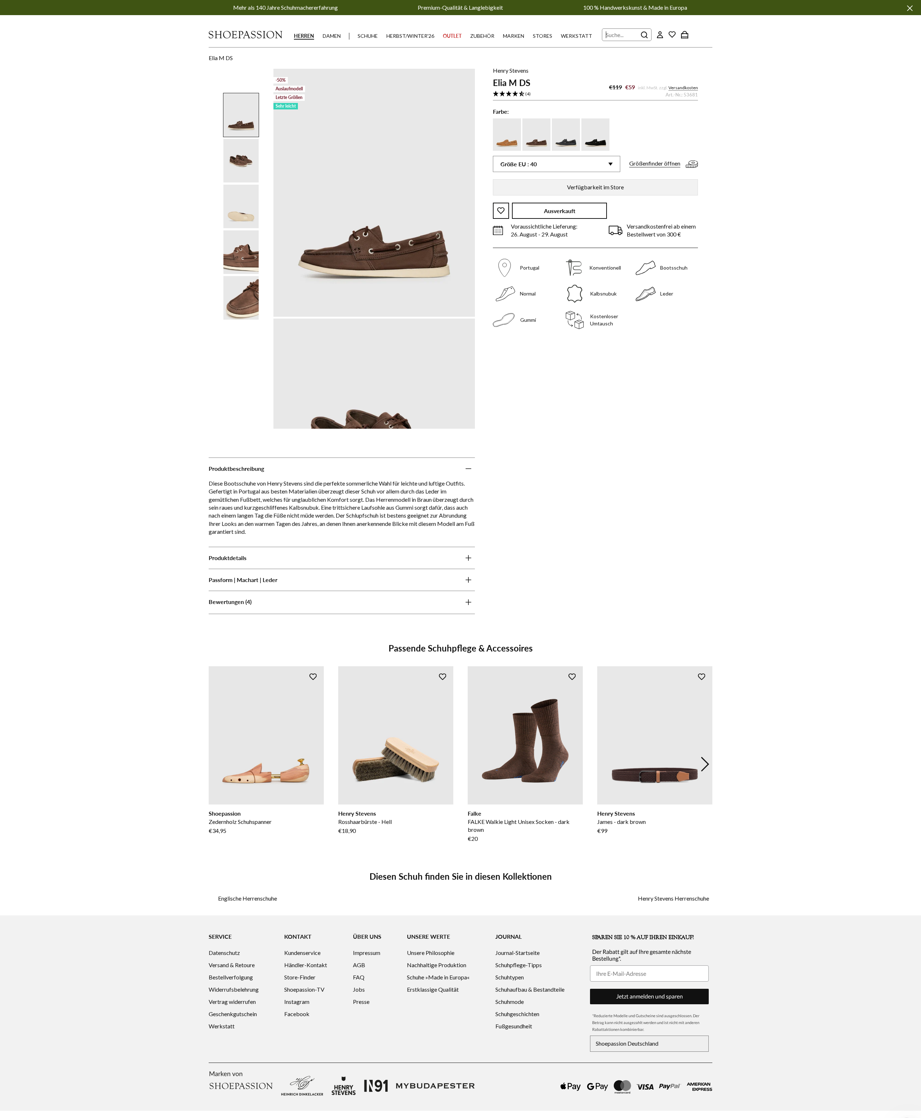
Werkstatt (576, 36)
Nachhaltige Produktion (436, 964)
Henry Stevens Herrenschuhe (673, 898)
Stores (542, 36)
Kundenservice (302, 952)
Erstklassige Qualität (433, 989)
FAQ (358, 977)
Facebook (296, 1013)
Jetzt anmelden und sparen (649, 996)
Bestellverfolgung (231, 977)
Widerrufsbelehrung (234, 989)
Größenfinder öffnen (654, 163)
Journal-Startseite (517, 952)
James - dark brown (621, 821)
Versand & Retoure (232, 964)
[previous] (216, 764)
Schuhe (368, 36)
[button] (595, 94)
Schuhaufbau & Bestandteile (529, 989)
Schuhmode (509, 1001)
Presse (361, 1001)
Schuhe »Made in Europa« (438, 977)
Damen (332, 36)
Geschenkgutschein (233, 1013)
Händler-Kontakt (305, 964)
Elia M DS (221, 57)
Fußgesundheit (513, 1026)
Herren (304, 36)
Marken (513, 36)
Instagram (296, 1001)
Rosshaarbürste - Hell (365, 821)
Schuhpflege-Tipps (518, 964)
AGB (359, 964)
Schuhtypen (509, 977)
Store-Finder (300, 977)
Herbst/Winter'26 (410, 36)
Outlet (452, 36)
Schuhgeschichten (517, 1013)
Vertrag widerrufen (232, 1001)
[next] (705, 764)
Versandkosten (683, 87)
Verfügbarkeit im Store (595, 187)
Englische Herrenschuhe (247, 898)
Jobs (359, 989)
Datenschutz (224, 952)
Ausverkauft (559, 210)
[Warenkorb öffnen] (684, 35)
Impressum (366, 952)
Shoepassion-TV (304, 989)
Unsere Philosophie (430, 952)
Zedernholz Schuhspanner (240, 821)
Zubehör (482, 36)
